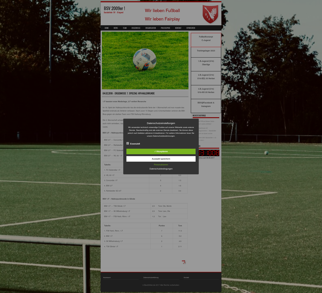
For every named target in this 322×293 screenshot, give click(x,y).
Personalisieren (161, 165)
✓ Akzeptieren (161, 151)
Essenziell (135, 144)
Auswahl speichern (161, 159)
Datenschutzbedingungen (161, 169)
